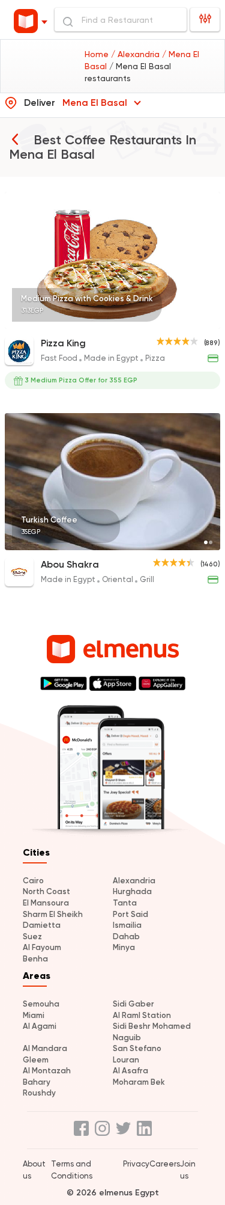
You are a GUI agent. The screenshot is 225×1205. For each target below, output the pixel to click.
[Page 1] (210, 321)
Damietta (42, 925)
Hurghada (132, 891)
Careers (164, 1163)
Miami (33, 1015)
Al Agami (39, 1026)
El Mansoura (46, 902)
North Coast (46, 891)
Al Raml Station (142, 1015)
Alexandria (134, 880)
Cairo (33, 880)
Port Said (130, 914)
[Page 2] (210, 542)
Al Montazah (47, 1070)
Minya (124, 947)
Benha (35, 958)
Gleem (36, 1059)
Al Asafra (130, 1070)
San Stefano (137, 1048)
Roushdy (39, 1092)
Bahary (36, 1082)
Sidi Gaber (133, 1003)
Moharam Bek (139, 1082)
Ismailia (127, 925)
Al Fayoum (42, 947)
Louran (126, 1059)
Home (98, 54)
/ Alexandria (136, 54)
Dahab (126, 936)
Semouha (41, 1003)
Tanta (125, 902)
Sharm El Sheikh (53, 914)
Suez (32, 936)
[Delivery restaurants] (15, 139)
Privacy (136, 1163)
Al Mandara (45, 1048)
